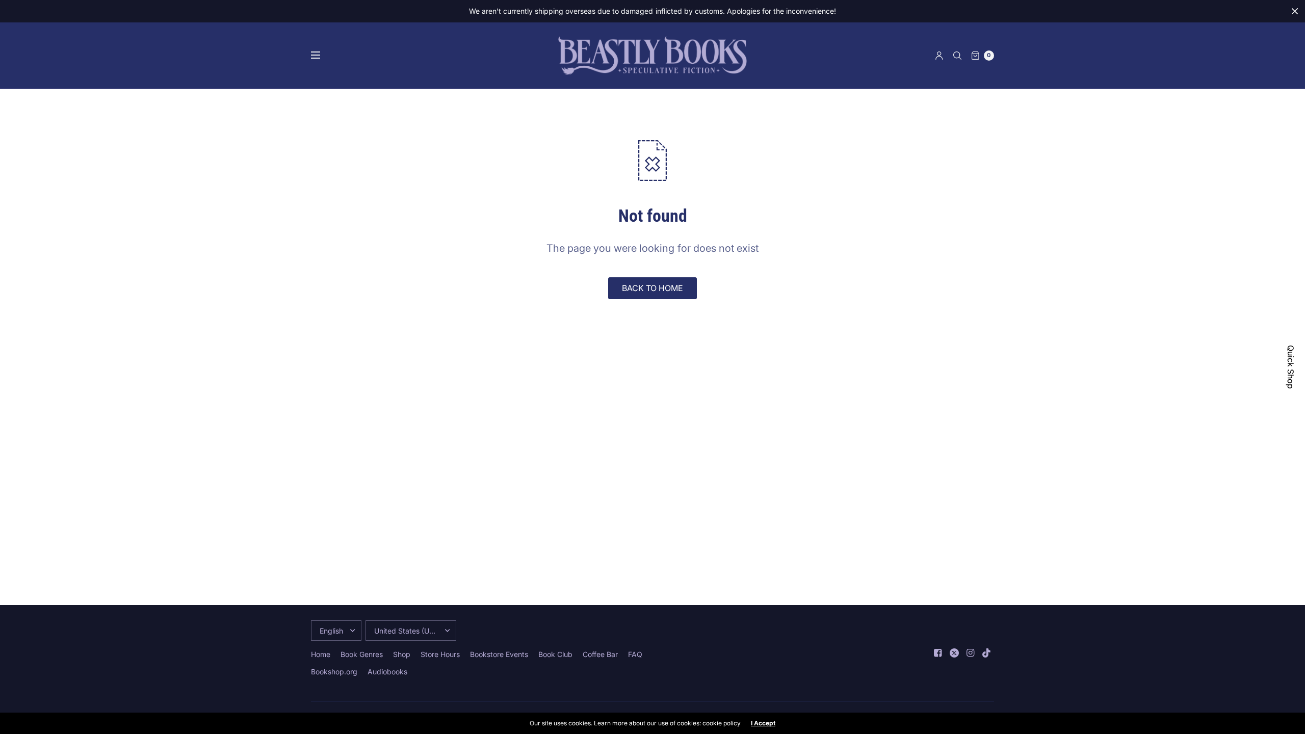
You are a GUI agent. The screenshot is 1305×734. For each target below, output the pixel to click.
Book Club (555, 654)
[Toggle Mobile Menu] (322, 55)
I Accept (763, 723)
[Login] (939, 55)
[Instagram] (970, 653)
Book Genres (362, 654)
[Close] (1295, 11)
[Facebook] (938, 653)
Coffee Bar (600, 654)
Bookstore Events (499, 654)
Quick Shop (1291, 367)
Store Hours (440, 654)
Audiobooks (387, 671)
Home (320, 654)
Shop (401, 654)
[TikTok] (986, 653)
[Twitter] (954, 653)
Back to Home (652, 288)
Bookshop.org (334, 671)
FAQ (635, 654)
